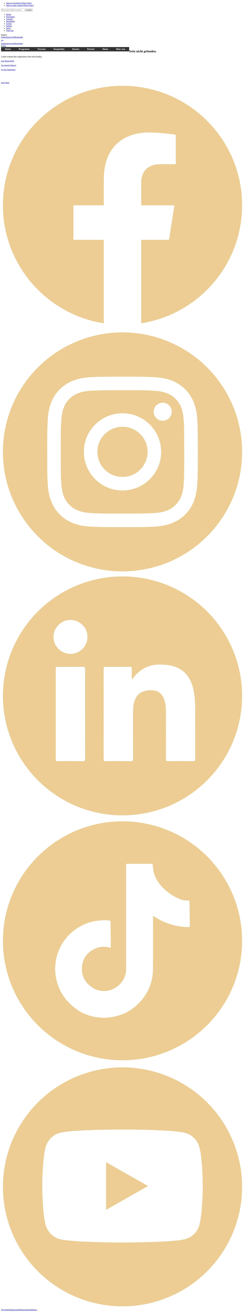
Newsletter (5, 1310)
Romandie (19, 37)
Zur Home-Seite (7, 61)
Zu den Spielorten (8, 70)
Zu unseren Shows (8, 65)
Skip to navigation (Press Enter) (19, 3)
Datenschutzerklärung (28, 1310)
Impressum (14, 1310)
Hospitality (10, 21)
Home (8, 14)
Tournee (9, 19)
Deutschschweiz (7, 37)
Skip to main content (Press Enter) (20, 5)
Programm (10, 17)
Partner (9, 26)
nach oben (5, 83)
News (8, 28)
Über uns (10, 30)
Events (9, 24)
